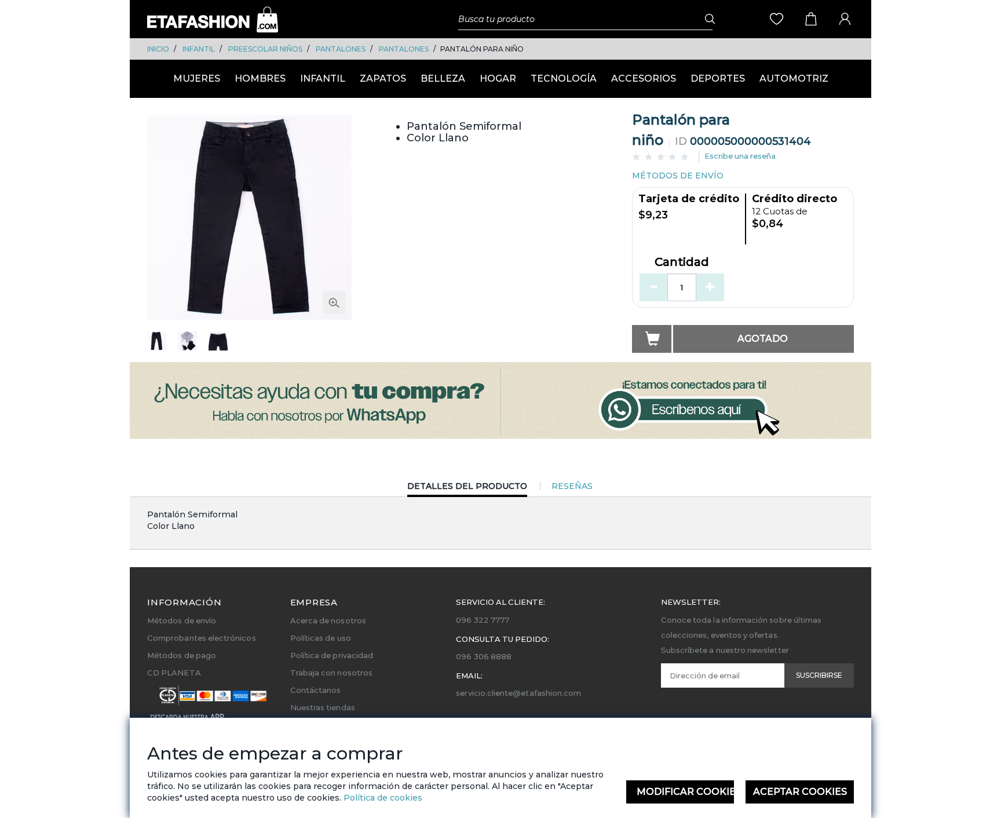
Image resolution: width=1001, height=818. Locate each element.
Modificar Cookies (686, 791)
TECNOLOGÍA (564, 78)
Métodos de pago (181, 655)
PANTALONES (341, 49)
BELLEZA (443, 78)
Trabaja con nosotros (331, 672)
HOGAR (498, 78)
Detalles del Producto (467, 488)
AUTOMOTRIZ (793, 78)
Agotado (762, 338)
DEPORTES (718, 78)
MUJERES (196, 78)
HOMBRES (260, 78)
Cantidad (682, 262)
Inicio (158, 49)
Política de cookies (381, 798)
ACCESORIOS (643, 78)
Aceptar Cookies (800, 791)
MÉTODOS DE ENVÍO (678, 175)
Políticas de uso (320, 637)
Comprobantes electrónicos (201, 637)
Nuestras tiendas (322, 707)
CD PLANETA (174, 672)
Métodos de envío (181, 620)
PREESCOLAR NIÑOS (265, 49)
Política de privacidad (331, 655)
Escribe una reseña (740, 155)
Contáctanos (315, 690)
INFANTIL (198, 49)
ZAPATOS (383, 78)
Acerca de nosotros (328, 620)
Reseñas (572, 486)
